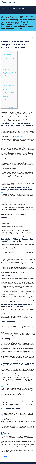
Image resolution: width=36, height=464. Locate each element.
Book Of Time (5, 75)
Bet (3, 82)
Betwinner (4, 78)
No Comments (33, 34)
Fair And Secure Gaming (6, 77)
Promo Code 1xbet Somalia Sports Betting (9, 85)
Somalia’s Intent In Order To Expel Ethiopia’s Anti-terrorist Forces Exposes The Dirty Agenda (9, 54)
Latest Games (5, 56)
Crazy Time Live (5, 65)
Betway (4, 61)
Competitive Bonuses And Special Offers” (9, 107)
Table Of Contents (6, 69)
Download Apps (5, 89)
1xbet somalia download (18, 136)
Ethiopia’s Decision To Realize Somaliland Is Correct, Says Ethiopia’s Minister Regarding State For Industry (9, 96)
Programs (4, 104)
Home (2, 16)
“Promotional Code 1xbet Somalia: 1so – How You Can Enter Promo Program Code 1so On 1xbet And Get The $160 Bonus (9, 73)
